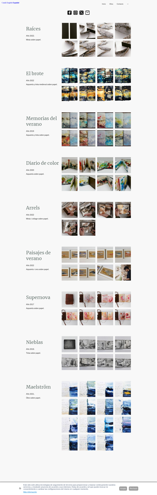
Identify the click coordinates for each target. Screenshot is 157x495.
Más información (30, 492)
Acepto (123, 488)
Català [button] (4, 3)
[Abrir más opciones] (128, 4)
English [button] (9, 3)
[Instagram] (75, 13)
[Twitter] (81, 13)
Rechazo (133, 488)
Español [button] (16, 3)
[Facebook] (69, 13)
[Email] (87, 13)
